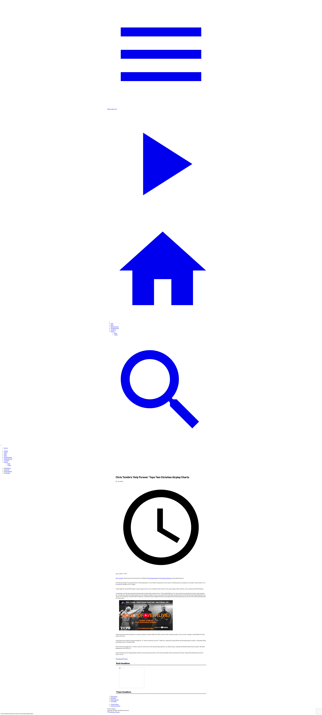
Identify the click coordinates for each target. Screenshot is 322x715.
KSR (112, 323)
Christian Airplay (152, 578)
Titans (116, 334)
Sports (113, 331)
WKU (112, 325)
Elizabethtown (115, 328)
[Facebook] (7, 468)
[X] (6, 470)
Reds (115, 333)
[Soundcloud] (8, 471)
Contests (113, 330)
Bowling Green (115, 326)
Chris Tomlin (119, 578)
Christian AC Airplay (165, 578)
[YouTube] (7, 473)
